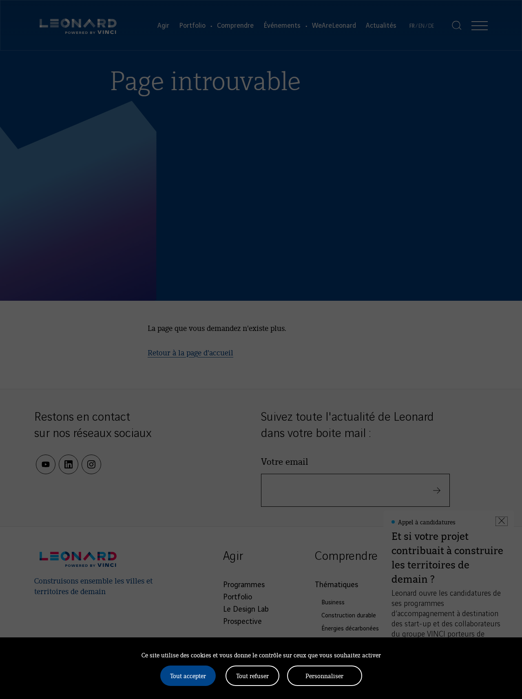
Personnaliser (324, 675)
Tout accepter (188, 675)
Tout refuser (252, 675)
